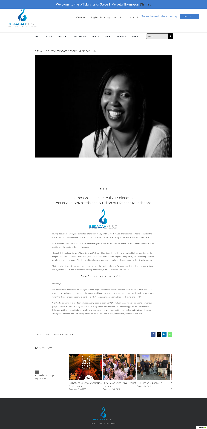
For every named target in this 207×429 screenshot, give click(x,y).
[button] (37, 377)
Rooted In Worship (44, 375)
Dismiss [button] (145, 4)
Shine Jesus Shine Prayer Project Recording (148, 392)
